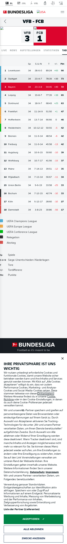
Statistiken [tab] (51, 50)
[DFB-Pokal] (45, 3)
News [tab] (13, 50)
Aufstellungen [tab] (30, 50)
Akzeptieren (31, 519)
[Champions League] (53, 3)
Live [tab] (4, 50)
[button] (62, 12)
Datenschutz (37, 472)
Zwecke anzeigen (33, 538)
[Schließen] (62, 358)
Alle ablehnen (33, 529)
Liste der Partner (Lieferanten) (21, 509)
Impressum (52, 472)
